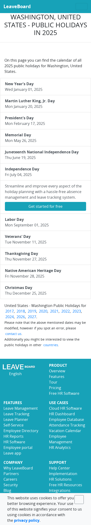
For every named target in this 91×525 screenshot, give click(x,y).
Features (56, 376)
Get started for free (45, 206)
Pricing (55, 387)
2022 (65, 311)
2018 (21, 311)
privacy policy (26, 520)
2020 (43, 311)
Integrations (59, 490)
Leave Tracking (16, 413)
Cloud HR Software (65, 408)
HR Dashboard (62, 413)
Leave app (12, 453)
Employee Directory (21, 430)
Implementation (63, 473)
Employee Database (66, 419)
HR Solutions (60, 479)
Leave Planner (16, 419)
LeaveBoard (17, 6)
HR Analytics (60, 447)
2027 (32, 316)
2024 (9, 316)
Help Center (59, 468)
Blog (7, 490)
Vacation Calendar (65, 430)
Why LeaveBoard (18, 468)
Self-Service (14, 425)
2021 (54, 311)
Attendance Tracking (67, 425)
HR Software (14, 441)
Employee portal (18, 447)
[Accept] (79, 499)
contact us (13, 333)
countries (50, 345)
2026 (21, 316)
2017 (9, 311)
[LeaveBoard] (23, 367)
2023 (77, 311)
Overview (57, 370)
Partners (11, 473)
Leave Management (21, 408)
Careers (10, 479)
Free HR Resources (65, 484)
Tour (53, 382)
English (15, 373)
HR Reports (14, 436)
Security (11, 484)
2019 (32, 311)
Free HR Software (64, 393)
